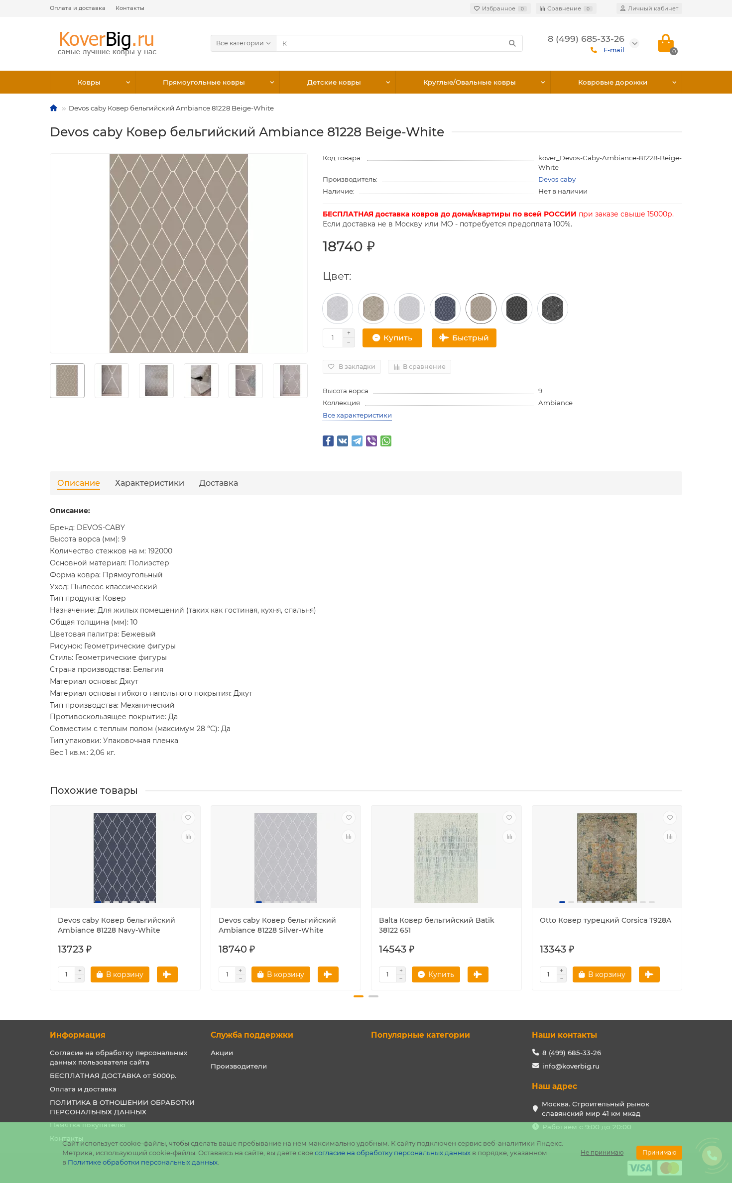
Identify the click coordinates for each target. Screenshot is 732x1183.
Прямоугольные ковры (204, 82)
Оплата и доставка (78, 7)
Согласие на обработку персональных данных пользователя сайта (118, 1057)
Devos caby (557, 179)
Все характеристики (357, 415)
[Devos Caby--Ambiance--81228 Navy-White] (445, 308)
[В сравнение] (188, 837)
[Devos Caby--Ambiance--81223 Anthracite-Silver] (553, 308)
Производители (239, 1066)
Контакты (130, 7)
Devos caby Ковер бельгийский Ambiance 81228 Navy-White (116, 925)
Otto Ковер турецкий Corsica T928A (605, 920)
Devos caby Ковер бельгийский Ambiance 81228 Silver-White (277, 925)
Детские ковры (334, 82)
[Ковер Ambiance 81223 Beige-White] (373, 308)
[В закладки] (188, 818)
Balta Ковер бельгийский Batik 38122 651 (436, 925)
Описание (78, 483)
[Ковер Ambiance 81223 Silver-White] (338, 308)
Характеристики (149, 483)
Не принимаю (602, 1152)
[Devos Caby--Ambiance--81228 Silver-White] (409, 308)
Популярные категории (420, 1035)
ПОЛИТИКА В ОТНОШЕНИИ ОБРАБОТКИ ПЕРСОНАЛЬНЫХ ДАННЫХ (122, 1107)
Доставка (218, 483)
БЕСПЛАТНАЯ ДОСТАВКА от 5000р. (113, 1075)
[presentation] (50, 893)
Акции (222, 1053)
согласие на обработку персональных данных (393, 1153)
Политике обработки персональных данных (143, 1162)
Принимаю (659, 1152)
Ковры (89, 82)
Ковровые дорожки (612, 82)
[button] (359, 996)
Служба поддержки (252, 1035)
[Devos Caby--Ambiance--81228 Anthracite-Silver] (517, 308)
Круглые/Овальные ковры (469, 82)
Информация (78, 1035)
